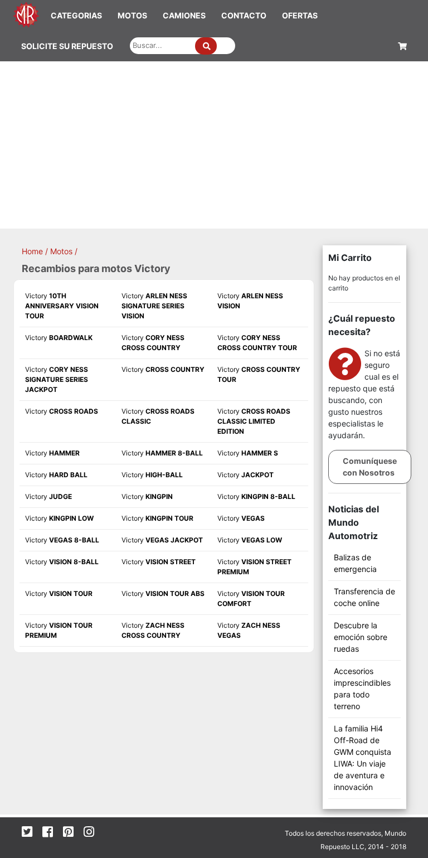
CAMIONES (184, 15)
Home (32, 251)
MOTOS (132, 15)
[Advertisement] (214, 145)
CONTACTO (243, 15)
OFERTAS (300, 15)
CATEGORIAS (76, 15)
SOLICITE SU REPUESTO (67, 46)
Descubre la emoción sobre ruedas (360, 637)
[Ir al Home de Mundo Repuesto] (26, 13)
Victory (62, 306)
